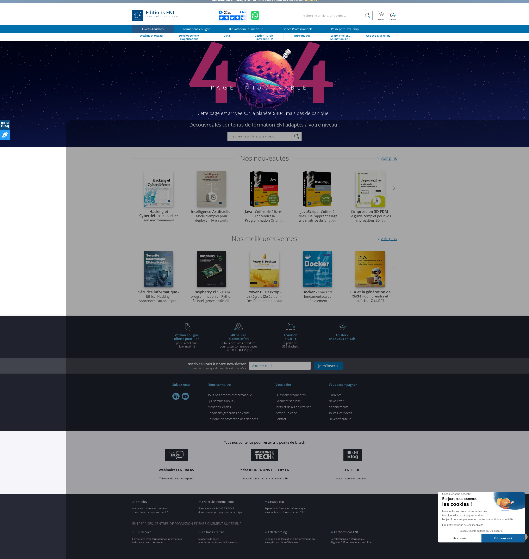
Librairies (335, 395)
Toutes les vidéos (340, 413)
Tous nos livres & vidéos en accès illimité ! (264, 3)
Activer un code (286, 413)
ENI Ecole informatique (218, 502)
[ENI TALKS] (176, 455)
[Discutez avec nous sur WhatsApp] (255, 15)
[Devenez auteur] (5, 135)
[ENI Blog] (352, 455)
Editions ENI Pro (213, 532)
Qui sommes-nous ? (221, 401)
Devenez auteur (340, 419)
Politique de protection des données (233, 419)
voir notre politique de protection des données (219, 368)
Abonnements (338, 407)
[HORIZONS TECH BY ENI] (265, 455)
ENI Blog (141, 502)
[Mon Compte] (393, 15)
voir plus (389, 158)
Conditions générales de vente (229, 413)
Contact (280, 419)
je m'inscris (328, 365)
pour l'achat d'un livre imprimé (187, 340)
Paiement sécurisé (288, 401)
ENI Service (143, 532)
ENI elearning (277, 532)
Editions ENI (162, 14)
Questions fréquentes (290, 395)
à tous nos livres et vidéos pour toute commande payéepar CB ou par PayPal (238, 342)
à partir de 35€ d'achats (290, 340)
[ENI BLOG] (5, 125)
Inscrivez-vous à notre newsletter (216, 365)
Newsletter (336, 401)
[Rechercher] (367, 15)
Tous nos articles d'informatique (230, 395)
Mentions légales (219, 407)
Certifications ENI (346, 532)
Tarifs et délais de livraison (293, 407)
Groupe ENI (276, 502)
